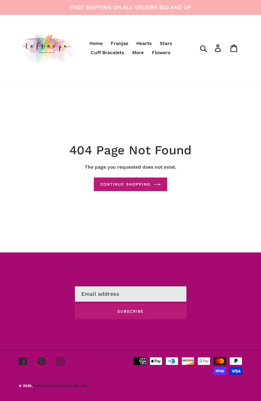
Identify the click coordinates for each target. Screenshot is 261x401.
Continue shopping (125, 184)
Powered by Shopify (69, 386)
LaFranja (42, 386)
